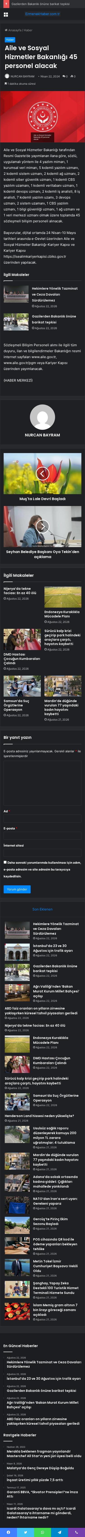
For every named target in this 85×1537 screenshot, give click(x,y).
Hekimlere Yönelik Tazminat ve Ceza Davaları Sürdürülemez (55, 294)
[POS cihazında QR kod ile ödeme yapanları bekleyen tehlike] (17, 1245)
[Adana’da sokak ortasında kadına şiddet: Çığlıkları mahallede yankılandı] (17, 1183)
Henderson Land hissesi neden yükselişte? (39, 1116)
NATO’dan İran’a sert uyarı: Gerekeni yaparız (55, 1201)
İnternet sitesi (14, 845)
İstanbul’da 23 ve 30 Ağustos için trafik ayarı (53, 948)
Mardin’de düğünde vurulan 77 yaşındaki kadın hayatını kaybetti (61, 707)
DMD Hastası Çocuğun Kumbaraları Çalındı (22, 658)
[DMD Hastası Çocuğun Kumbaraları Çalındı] (22, 639)
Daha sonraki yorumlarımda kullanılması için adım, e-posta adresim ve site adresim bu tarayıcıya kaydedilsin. (42, 869)
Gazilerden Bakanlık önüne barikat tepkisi (41, 4)
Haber (28, 30)
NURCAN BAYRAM (22, 76)
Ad (7, 811)
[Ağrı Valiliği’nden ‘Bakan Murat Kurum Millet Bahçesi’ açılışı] (17, 992)
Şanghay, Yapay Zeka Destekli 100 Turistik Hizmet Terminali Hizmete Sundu (56, 1288)
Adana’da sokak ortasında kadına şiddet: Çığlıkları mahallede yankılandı (55, 1182)
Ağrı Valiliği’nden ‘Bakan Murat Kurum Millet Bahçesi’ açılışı (56, 991)
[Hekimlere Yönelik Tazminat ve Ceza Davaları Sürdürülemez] (16, 294)
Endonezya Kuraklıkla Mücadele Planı (62, 614)
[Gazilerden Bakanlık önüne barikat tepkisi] (16, 321)
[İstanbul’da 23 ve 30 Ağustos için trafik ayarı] (17, 952)
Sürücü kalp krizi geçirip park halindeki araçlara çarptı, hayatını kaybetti (62, 637)
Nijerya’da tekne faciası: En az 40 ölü (20, 590)
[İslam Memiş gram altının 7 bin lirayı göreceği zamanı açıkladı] (17, 1311)
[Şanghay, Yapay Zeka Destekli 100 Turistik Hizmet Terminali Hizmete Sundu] (17, 1289)
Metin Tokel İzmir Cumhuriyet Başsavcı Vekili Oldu (55, 1266)
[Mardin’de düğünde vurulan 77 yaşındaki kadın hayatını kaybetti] (63, 686)
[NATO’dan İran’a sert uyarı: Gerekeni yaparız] (17, 1205)
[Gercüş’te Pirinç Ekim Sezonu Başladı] (17, 1225)
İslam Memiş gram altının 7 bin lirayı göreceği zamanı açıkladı (55, 1310)
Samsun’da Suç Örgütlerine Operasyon (16, 705)
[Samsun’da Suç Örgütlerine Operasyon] (22, 686)
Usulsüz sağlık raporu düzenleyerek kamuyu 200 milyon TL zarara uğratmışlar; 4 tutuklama (54, 1135)
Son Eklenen (42, 909)
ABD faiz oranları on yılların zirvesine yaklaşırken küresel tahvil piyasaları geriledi (41, 1010)
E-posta (10, 828)
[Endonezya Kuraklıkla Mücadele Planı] (63, 597)
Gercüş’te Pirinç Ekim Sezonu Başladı (50, 1221)
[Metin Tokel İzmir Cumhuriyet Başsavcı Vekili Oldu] (17, 1267)
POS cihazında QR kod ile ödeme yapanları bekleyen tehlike (55, 1244)
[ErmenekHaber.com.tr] (42, 13)
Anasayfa (14, 30)
